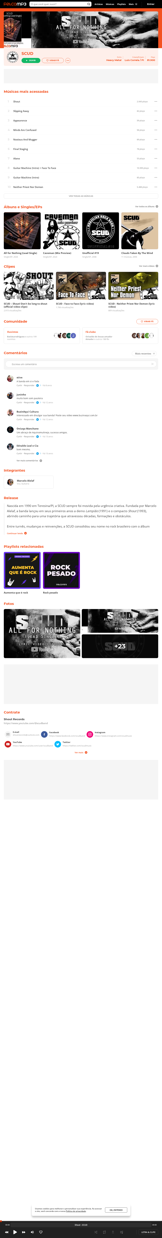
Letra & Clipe (148, 1232)
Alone (16, 158)
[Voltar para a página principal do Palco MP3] (16, 4)
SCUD (27, 53)
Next (23, 1232)
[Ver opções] (67, 60)
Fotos (9, 604)
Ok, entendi (116, 1210)
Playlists (121, 4)
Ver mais (79, 752)
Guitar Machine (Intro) (26, 177)
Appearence (20, 120)
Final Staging (20, 149)
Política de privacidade (76, 1211)
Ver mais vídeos (146, 266)
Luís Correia (132, 60)
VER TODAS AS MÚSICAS (81, 196)
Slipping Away (21, 111)
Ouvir (32, 60)
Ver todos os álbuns (144, 206)
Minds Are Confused (24, 130)
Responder (29, 385)
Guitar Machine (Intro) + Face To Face (34, 168)
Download (113, 1232)
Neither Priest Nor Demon (28, 187)
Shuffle (96, 1232)
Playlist (121, 1232)
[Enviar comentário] (153, 364)
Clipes (9, 266)
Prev (6, 1232)
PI (142, 60)
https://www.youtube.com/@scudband (26, 723)
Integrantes (14, 470)
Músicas (110, 4)
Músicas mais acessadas (26, 91)
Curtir (19, 385)
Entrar (150, 4)
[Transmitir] (130, 1232)
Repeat (104, 1232)
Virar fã (54, 60)
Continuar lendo (15, 533)
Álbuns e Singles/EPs (23, 207)
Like (41, 1232)
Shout (16, 101)
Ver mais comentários (27, 461)
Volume (32, 1232)
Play (15, 1232)
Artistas (99, 4)
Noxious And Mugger (25, 139)
